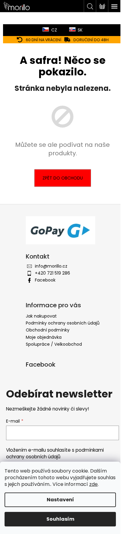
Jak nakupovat (41, 316)
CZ (54, 30)
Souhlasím (60, 519)
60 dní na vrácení (43, 39)
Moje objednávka (44, 337)
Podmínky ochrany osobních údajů (63, 323)
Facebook (45, 280)
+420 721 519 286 (52, 273)
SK (80, 30)
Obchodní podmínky (47, 330)
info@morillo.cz (51, 266)
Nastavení (60, 499)
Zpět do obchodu (62, 178)
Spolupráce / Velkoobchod (54, 344)
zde (93, 484)
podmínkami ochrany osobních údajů (55, 453)
